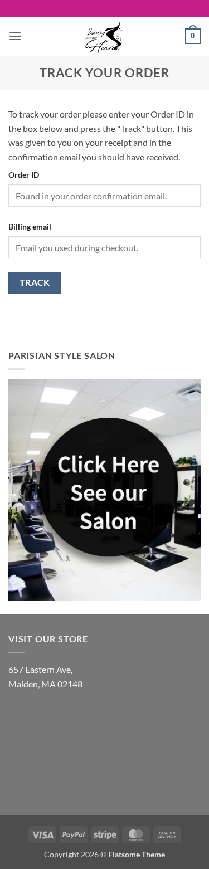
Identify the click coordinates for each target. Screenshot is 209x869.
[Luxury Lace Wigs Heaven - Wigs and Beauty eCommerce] (105, 36)
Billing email (29, 226)
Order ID (23, 174)
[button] (15, 36)
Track (35, 282)
